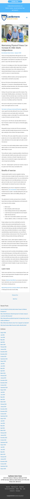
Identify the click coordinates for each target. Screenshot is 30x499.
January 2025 (3, 378)
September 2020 (4, 466)
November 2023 (4, 411)
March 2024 (3, 401)
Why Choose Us (14, 487)
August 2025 (3, 361)
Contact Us (12, 491)
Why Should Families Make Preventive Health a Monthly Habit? (14, 325)
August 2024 (3, 390)
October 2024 (3, 385)
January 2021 (3, 459)
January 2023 (3, 435)
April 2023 (3, 428)
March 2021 (3, 454)
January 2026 (3, 349)
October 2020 (3, 464)
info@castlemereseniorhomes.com (15, 6)
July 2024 (3, 392)
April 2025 (3, 370)
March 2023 (3, 430)
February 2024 (3, 404)
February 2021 (3, 456)
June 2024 (3, 394)
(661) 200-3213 (15, 10)
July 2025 (3, 363)
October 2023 (3, 413)
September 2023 (4, 416)
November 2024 (4, 382)
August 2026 (3, 332)
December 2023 (4, 409)
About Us (8, 487)
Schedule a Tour (15, 1)
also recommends (12, 189)
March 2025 (3, 373)
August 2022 (3, 444)
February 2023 (3, 432)
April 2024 (3, 399)
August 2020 (3, 468)
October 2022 (3, 440)
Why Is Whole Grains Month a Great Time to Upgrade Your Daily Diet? (15, 323)
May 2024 (3, 397)
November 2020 (4, 461)
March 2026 (3, 344)
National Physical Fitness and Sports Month (11, 287)
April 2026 (3, 342)
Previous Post (15, 295)
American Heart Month (11, 280)
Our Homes (21, 487)
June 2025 (3, 366)
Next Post (15, 299)
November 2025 (4, 354)
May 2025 (3, 368)
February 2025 (3, 375)
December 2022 (4, 437)
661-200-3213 (17, 481)
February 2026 (3, 347)
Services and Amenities (10, 488)
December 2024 (4, 380)
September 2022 (4, 442)
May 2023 (3, 425)
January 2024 (3, 406)
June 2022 (3, 449)
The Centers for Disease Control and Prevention (11, 109)
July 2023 (3, 421)
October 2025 (3, 356)
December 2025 (4, 351)
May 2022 (3, 452)
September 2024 (4, 387)
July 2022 (3, 447)
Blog (21, 488)
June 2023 (3, 423)
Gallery (17, 488)
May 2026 (3, 339)
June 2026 (3, 337)
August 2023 (3, 418)
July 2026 (3, 335)
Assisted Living (18, 495)
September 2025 (4, 359)
